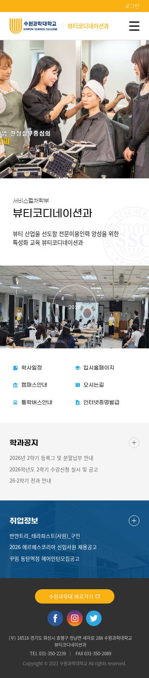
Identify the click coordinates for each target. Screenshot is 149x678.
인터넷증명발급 (101, 402)
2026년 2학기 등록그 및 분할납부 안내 (51, 457)
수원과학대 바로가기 (72, 596)
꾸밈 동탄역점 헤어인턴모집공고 (44, 558)
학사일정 (31, 368)
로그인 (132, 6)
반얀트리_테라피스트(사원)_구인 (45, 535)
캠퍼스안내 (34, 385)
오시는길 (93, 385)
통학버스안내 (36, 402)
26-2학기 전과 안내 (30, 480)
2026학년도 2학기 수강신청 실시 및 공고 (54, 469)
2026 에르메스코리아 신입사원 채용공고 (53, 547)
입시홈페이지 (98, 368)
